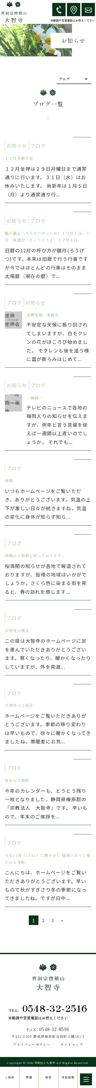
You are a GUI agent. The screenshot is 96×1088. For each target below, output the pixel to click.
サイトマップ (71, 1044)
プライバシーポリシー (32, 1044)
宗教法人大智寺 (44, 1063)
